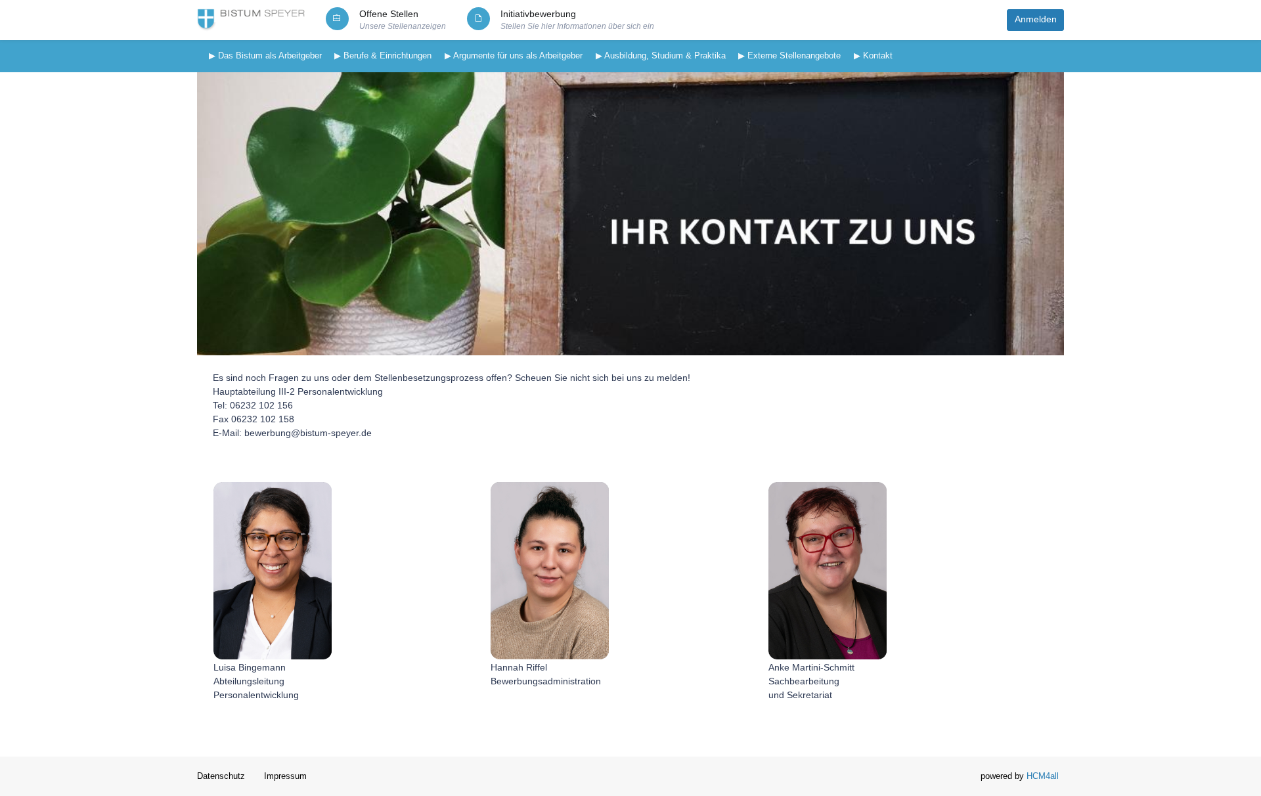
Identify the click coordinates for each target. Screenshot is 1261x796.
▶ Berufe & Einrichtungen (382, 55)
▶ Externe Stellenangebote (789, 55)
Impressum (285, 776)
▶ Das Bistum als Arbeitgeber (265, 55)
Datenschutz (221, 776)
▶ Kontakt (873, 55)
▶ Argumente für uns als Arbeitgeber (514, 55)
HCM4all (1043, 776)
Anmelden (1036, 19)
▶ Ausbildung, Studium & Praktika (661, 55)
